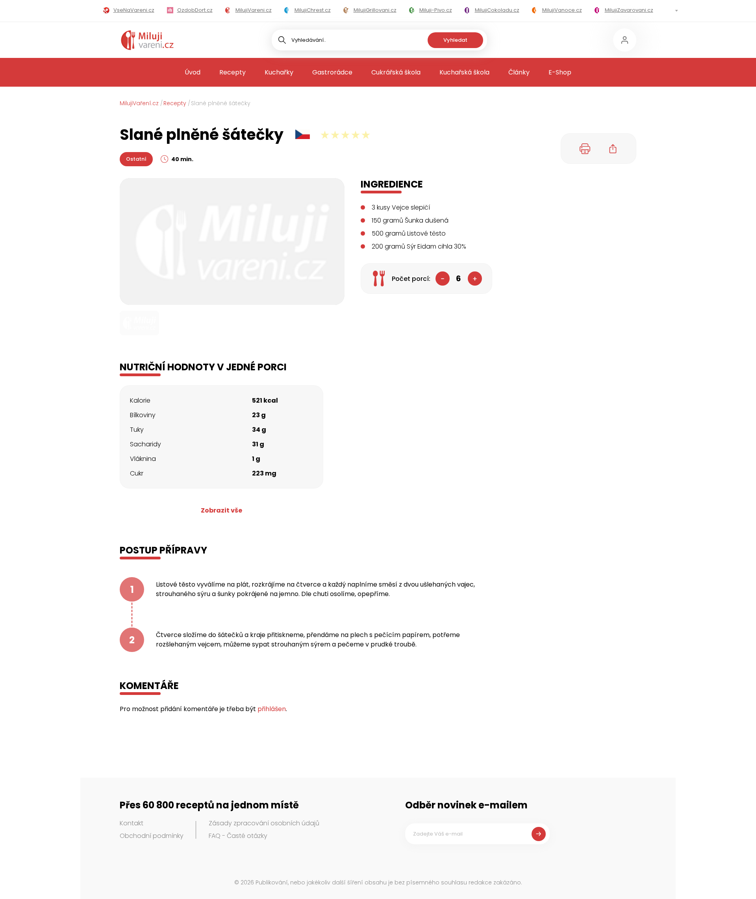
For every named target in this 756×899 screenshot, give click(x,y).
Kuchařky (279, 72)
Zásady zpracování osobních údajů (264, 823)
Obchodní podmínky (151, 835)
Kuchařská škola (464, 72)
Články (519, 72)
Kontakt (131, 823)
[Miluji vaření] (147, 40)
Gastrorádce (332, 72)
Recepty (232, 72)
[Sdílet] (613, 148)
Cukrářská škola (396, 72)
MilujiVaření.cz (139, 103)
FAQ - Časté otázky (238, 835)
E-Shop (559, 72)
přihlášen (272, 708)
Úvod (192, 72)
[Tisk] (585, 148)
